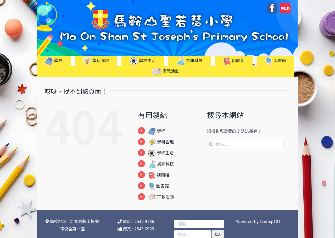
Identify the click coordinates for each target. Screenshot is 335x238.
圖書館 (162, 185)
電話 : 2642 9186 (138, 221)
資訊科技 (165, 163)
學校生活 (165, 152)
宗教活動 (165, 196)
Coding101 (270, 221)
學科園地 (165, 141)
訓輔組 (162, 174)
